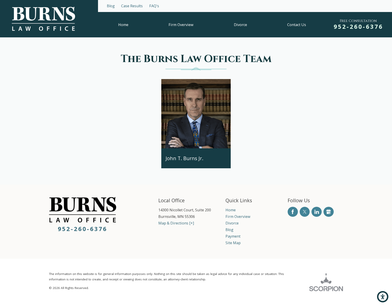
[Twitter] (305, 212)
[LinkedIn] (316, 212)
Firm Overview (181, 24)
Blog (111, 5)
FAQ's (154, 5)
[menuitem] (123, 24)
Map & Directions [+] (176, 223)
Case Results (132, 5)
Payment (232, 236)
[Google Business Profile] (328, 212)
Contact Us (296, 24)
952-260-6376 (358, 26)
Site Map (233, 242)
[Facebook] (293, 212)
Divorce (240, 24)
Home (123, 24)
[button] (382, 296)
